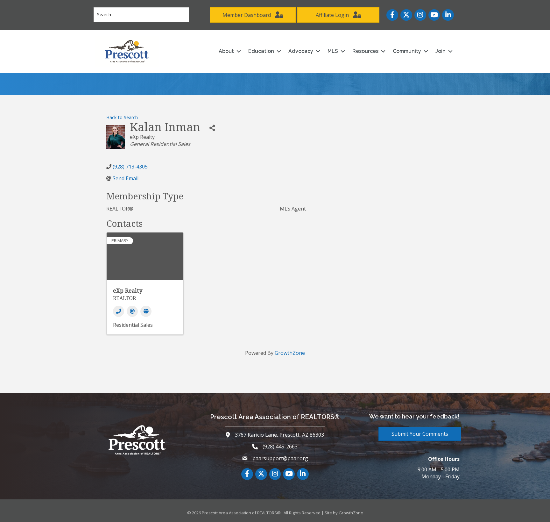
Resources (365, 51)
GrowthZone (290, 352)
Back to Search (122, 117)
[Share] (212, 128)
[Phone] (118, 311)
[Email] (132, 311)
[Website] (146, 311)
